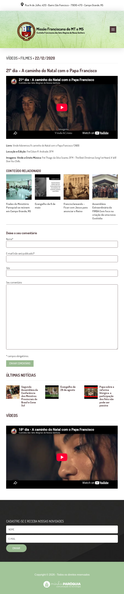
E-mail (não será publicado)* (20, 253)
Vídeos (12, 58)
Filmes (26, 58)
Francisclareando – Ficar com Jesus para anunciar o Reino (76, 207)
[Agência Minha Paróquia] (62, 584)
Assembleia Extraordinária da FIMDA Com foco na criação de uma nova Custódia (103, 211)
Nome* (9, 239)
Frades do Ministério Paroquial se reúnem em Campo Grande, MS (18, 207)
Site (8, 268)
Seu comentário (14, 282)
